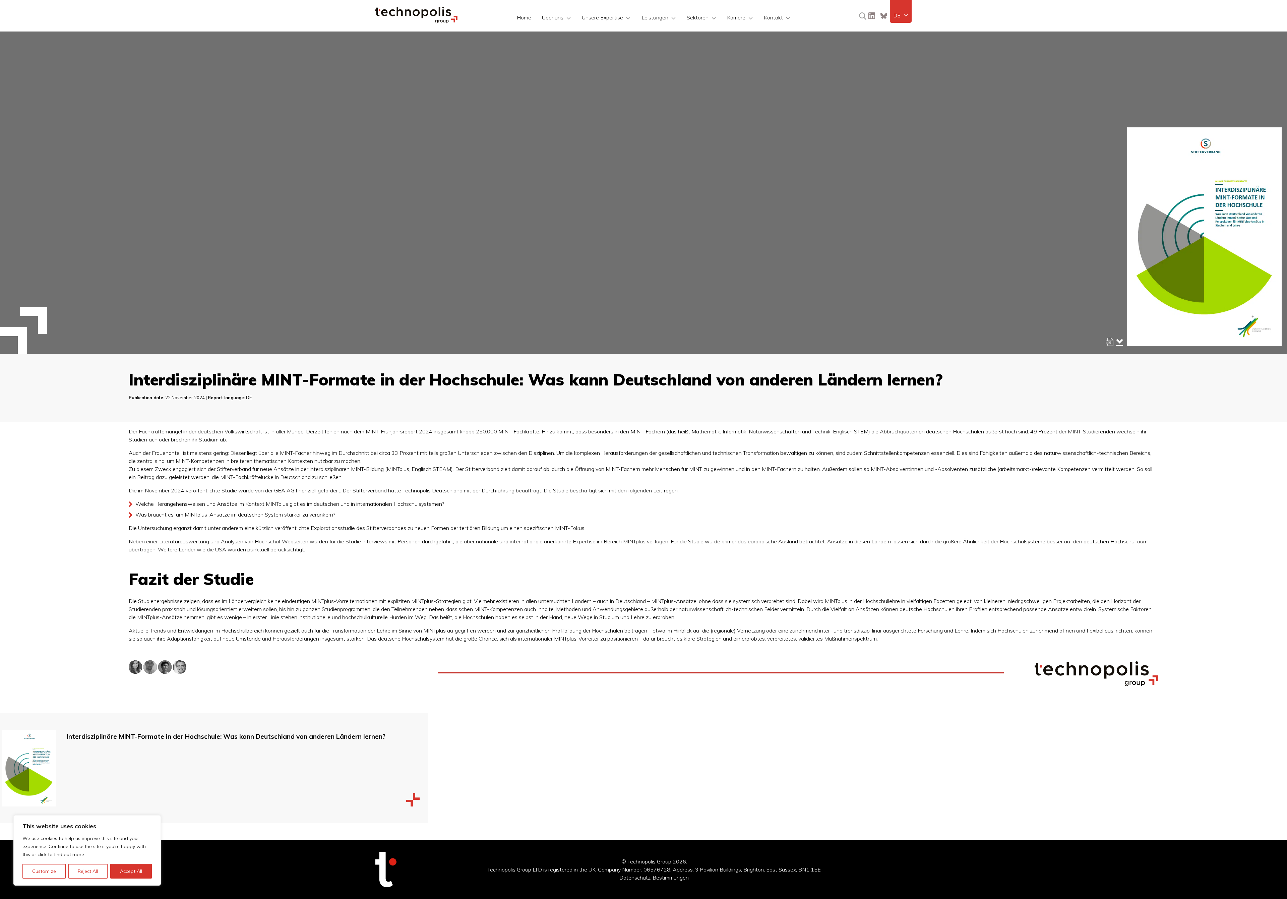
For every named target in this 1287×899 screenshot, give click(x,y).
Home (524, 17)
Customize (44, 871)
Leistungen (654, 17)
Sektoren (698, 17)
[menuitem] (900, 15)
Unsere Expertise (602, 17)
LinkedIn (871, 15)
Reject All (88, 871)
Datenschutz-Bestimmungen (654, 877)
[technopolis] (416, 21)
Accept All (131, 871)
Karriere (736, 17)
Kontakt (773, 17)
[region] (87, 850)
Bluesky (883, 15)
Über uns (552, 17)
